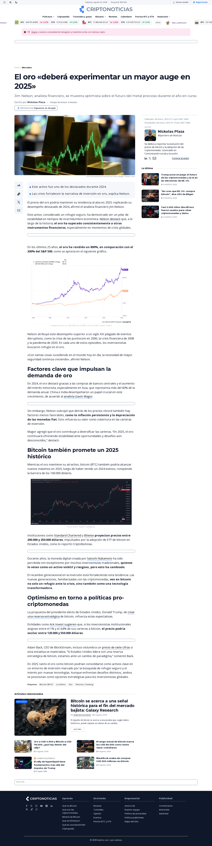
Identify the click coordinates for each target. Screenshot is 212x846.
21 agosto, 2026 (100, 715)
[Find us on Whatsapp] (37, 809)
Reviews (113, 16)
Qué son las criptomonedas (70, 811)
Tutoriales (98, 809)
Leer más (78, 728)
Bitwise (89, 535)
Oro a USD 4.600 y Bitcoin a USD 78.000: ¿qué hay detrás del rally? (52, 744)
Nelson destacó (110, 219)
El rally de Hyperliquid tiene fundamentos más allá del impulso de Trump (49, 764)
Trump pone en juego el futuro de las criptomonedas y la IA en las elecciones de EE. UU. (179, 177)
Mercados (27, 67)
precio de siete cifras (116, 647)
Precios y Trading (84, 684)
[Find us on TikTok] (32, 809)
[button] (18, 198)
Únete (34, 32)
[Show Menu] (4, 2)
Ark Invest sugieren (63, 624)
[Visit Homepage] (106, 9)
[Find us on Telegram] (46, 806)
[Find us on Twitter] (31, 806)
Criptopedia (63, 16)
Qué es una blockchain (73, 824)
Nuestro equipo (132, 809)
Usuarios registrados (46, 758)
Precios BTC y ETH (144, 16)
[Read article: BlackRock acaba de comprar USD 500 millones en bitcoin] (85, 763)
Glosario (99, 16)
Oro (70, 684)
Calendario (126, 16)
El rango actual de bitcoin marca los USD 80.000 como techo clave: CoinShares (115, 744)
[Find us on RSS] (27, 809)
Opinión (97, 813)
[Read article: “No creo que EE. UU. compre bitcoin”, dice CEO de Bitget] (150, 196)
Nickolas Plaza (36, 102)
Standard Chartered (67, 535)
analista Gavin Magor (78, 396)
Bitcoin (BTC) (46, 684)
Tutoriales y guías (82, 16)
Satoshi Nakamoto (99, 558)
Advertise (163, 813)
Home (17, 67)
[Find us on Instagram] (36, 806)
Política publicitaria (134, 817)
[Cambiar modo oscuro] (16, 2)
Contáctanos (165, 805)
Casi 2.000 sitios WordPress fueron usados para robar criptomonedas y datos (177, 210)
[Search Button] (10, 2)
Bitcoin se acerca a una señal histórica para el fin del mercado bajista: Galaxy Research (102, 706)
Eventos (97, 817)
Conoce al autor (180, 158)
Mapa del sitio (131, 821)
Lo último (61, 684)
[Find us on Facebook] (26, 806)
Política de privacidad (135, 813)
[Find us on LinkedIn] (52, 806)
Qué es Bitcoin (69, 805)
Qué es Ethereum (71, 820)
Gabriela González (82, 715)
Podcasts (47, 16)
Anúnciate (162, 16)
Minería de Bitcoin (71, 816)
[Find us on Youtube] (41, 806)
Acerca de (130, 805)
